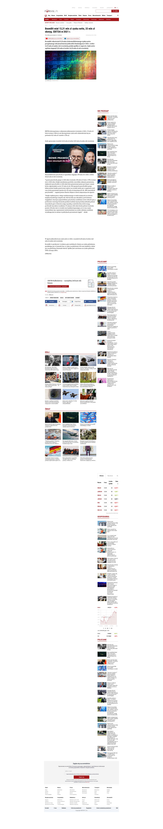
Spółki (108, 791)
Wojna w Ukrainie (78, 22)
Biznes (47, 19)
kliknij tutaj (87, 782)
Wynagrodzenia (73, 791)
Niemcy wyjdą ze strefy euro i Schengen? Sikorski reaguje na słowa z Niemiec (70, 369)
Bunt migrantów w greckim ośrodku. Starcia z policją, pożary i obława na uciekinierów (70, 459)
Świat (46, 787)
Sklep (117, 7)
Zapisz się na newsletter (73, 38)
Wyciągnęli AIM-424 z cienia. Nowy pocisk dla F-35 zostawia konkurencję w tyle (70, 442)
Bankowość (101, 19)
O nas (55, 808)
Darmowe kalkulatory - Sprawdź (58, 286)
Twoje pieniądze (60, 804)
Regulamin (88, 808)
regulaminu (82, 774)
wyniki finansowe (54, 297)
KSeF (58, 792)
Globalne (47, 801)
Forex (108, 792)
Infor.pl (84, 797)
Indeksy (108, 789)
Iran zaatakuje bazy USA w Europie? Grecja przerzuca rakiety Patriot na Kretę (69, 425)
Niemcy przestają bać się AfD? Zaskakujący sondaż (87, 425)
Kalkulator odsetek (73, 802)
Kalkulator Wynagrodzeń (75, 801)
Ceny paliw (69, 22)
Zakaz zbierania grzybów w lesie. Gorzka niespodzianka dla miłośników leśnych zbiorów (87, 385)
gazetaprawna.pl (110, 7)
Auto (95, 802)
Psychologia (109, 802)
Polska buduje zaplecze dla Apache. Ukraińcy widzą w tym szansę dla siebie (88, 369)
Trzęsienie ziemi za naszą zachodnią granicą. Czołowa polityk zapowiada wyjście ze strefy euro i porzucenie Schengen (52, 459)
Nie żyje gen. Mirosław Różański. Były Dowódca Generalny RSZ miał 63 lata (52, 369)
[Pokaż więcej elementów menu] (118, 15)
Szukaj (116, 11)
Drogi (95, 791)
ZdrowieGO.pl (94, 7)
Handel (72, 19)
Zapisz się (81, 777)
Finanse (59, 794)
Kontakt (47, 808)
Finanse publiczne (61, 801)
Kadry (83, 801)
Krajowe (46, 799)
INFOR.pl (73, 7)
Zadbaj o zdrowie (89, 22)
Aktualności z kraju (49, 802)
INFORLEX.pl (87, 7)
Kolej (95, 792)
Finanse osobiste (60, 22)
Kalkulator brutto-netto (74, 799)
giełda (61, 297)
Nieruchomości (85, 787)
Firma (60, 19)
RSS (117, 808)
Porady (108, 804)
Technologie (94, 19)
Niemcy (46, 792)
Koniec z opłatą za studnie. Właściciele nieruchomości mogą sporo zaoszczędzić (52, 402)
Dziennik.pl (97, 797)
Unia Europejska (48, 794)
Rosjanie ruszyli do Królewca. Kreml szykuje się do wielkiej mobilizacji (88, 442)
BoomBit (78, 297)
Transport (96, 787)
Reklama (64, 808)
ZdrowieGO (109, 797)
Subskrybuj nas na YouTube (55, 38)
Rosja (46, 789)
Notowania (109, 787)
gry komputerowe (69, 297)
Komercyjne (84, 792)
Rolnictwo (108, 19)
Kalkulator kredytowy (74, 804)
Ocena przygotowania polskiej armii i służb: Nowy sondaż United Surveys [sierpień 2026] (70, 385)
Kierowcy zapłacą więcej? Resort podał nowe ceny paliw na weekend (88, 402)
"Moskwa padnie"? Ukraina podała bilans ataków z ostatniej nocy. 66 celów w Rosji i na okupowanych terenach (52, 442)
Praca (71, 787)
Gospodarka (60, 797)
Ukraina (46, 791)
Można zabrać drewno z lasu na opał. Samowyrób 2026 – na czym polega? (53, 385)
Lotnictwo (96, 794)
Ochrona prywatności (76, 808)
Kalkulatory (72, 797)
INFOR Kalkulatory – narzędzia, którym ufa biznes (64, 282)
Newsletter (102, 7)
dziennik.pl (80, 7)
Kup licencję (63, 292)
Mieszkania (84, 791)
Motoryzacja (86, 19)
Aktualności (54, 19)
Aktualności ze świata (49, 804)
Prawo (83, 799)
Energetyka (78, 19)
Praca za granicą (73, 794)
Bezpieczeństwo (49, 797)
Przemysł (66, 19)
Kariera (71, 792)
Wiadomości (96, 799)
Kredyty (58, 802)
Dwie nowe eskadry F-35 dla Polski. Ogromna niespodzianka (70, 402)
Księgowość (84, 802)
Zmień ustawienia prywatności (103, 808)
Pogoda (96, 804)
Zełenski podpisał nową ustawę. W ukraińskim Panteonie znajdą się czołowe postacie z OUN (87, 459)
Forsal (46, 25)
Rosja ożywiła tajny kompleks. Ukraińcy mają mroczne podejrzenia (53, 425)
